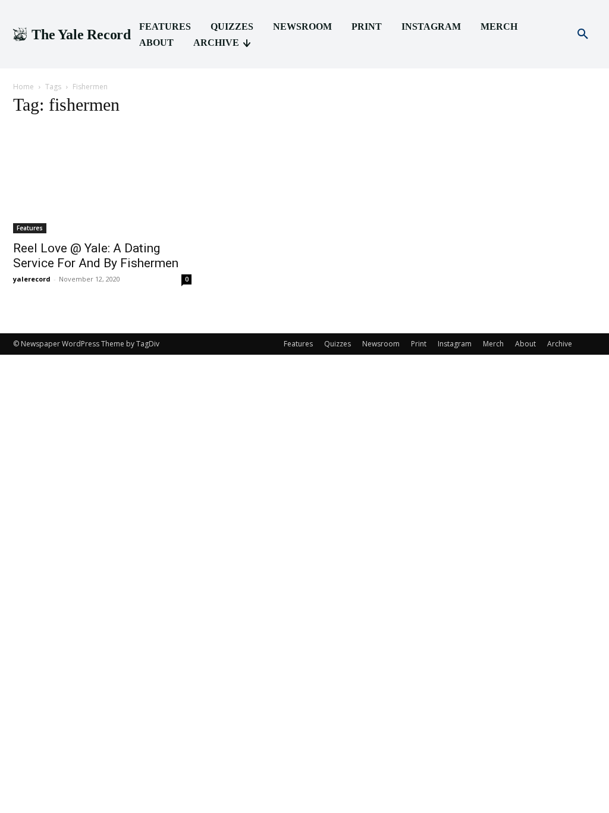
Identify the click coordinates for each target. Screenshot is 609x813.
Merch (493, 344)
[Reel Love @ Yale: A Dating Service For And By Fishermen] (102, 180)
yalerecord (32, 278)
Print (418, 344)
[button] (583, 34)
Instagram (455, 344)
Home (23, 87)
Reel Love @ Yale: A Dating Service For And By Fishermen (95, 255)
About (525, 344)
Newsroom (381, 344)
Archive (559, 344)
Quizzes (337, 344)
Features (30, 228)
